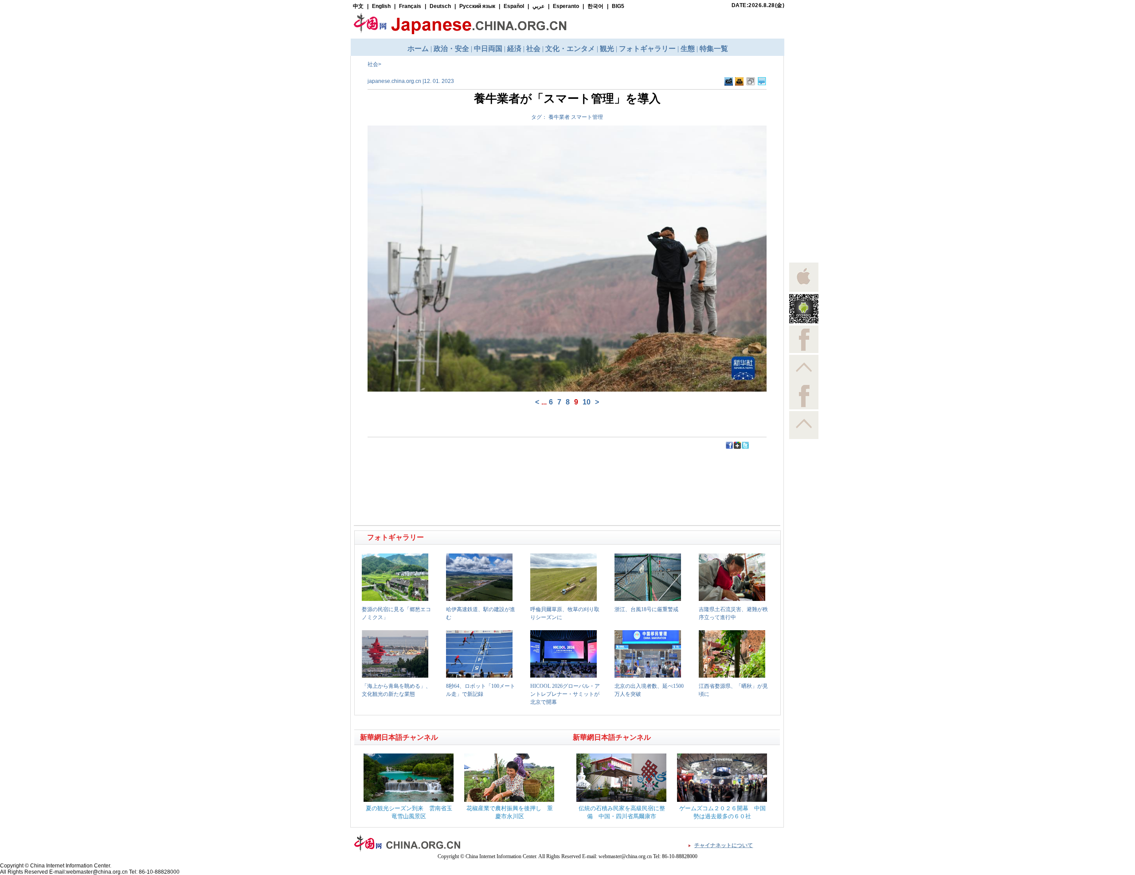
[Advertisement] (461, 469)
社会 (373, 64)
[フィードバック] (728, 84)
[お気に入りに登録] (750, 84)
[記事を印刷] (739, 84)
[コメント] (762, 84)
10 (587, 402)
